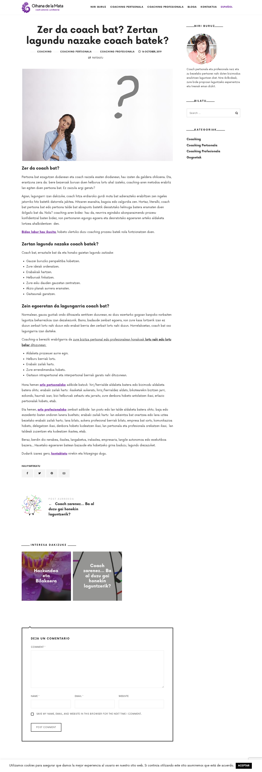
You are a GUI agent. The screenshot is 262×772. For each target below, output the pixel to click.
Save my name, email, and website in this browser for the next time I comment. (89, 714)
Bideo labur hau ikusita (39, 232)
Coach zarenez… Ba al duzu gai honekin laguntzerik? (59, 507)
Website (124, 696)
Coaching (44, 52)
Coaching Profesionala (165, 7)
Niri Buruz (98, 7)
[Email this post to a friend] (64, 473)
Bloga (192, 7)
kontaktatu (59, 454)
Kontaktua (209, 7)
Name (35, 696)
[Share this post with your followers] (39, 473)
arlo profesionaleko (52, 410)
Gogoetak (194, 157)
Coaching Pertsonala (126, 7)
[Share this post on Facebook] (27, 473)
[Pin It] (52, 473)
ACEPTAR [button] (244, 765)
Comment (38, 647)
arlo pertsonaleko (53, 385)
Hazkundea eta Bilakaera (46, 576)
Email (79, 696)
